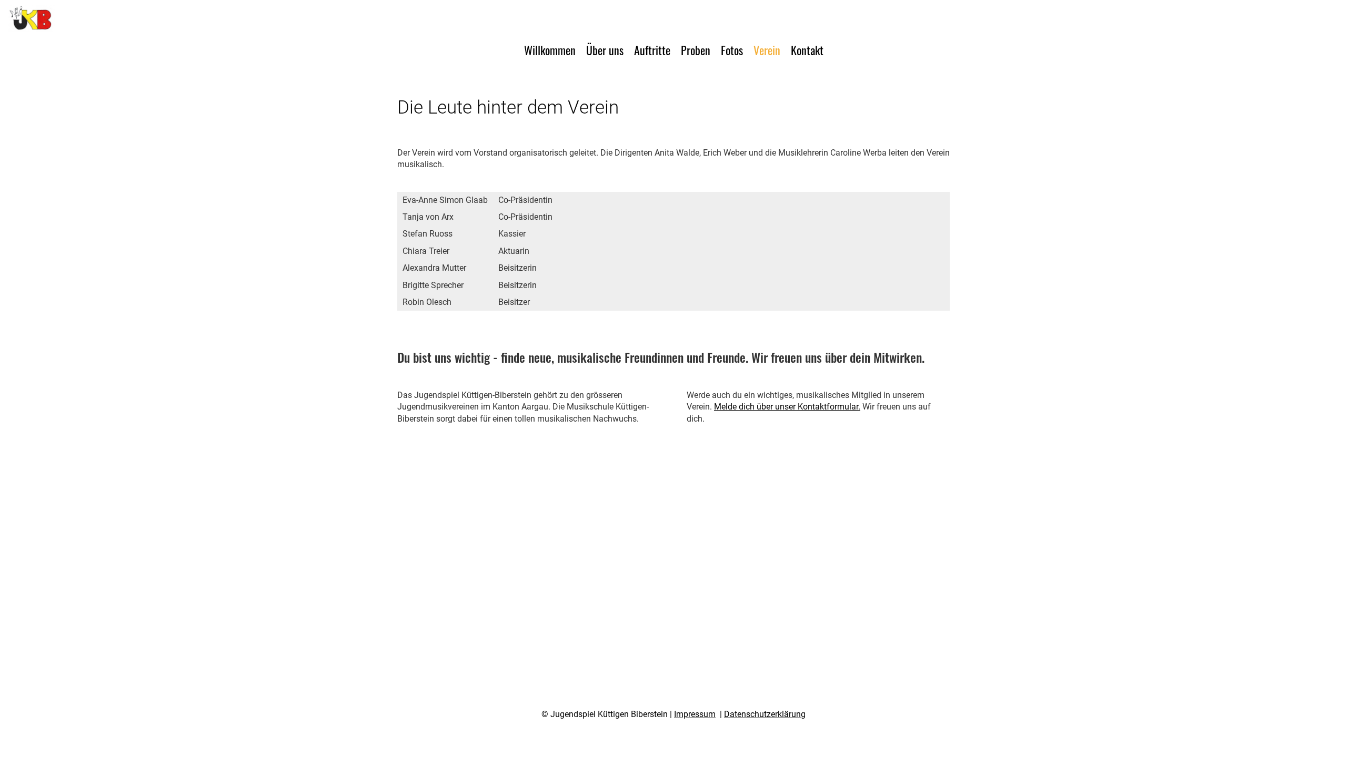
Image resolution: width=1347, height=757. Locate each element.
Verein (766, 50)
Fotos (732, 50)
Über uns (605, 50)
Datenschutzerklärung (765, 714)
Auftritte (652, 50)
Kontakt (807, 50)
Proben (695, 50)
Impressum (695, 714)
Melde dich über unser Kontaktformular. (787, 407)
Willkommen (550, 50)
